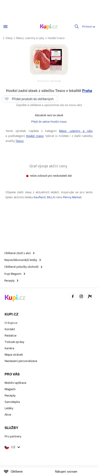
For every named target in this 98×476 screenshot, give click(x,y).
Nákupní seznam (66, 471)
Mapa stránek (14, 354)
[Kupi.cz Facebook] (72, 297)
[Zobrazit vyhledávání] (77, 26)
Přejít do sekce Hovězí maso (49, 121)
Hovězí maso (56, 38)
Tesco (19, 141)
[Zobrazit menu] (5, 26)
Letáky (9, 408)
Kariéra (9, 348)
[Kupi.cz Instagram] (81, 297)
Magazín (10, 389)
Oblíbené (17, 471)
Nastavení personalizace (21, 361)
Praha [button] (87, 91)
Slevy (9, 38)
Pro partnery (13, 436)
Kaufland (40, 197)
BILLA (51, 197)
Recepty (10, 395)
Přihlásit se (88, 26)
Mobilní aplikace (15, 382)
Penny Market (72, 197)
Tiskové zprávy (14, 342)
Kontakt (10, 329)
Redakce (10, 335)
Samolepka (12, 402)
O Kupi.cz (11, 323)
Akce (8, 414)
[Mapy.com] (89, 297)
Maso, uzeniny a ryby (30, 38)
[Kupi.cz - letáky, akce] (49, 27)
